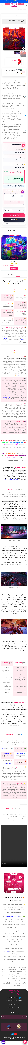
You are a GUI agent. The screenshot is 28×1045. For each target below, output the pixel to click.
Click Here (15, 338)
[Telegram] (12, 1034)
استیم (21, 15)
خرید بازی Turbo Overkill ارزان (15, 973)
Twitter (5, 763)
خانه (25, 15)
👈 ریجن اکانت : (21, 164)
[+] (5, 210)
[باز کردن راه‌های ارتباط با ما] (25, 1042)
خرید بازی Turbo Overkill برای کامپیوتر (14, 977)
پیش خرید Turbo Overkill (15, 970)
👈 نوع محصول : (21, 149)
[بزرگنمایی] (23, 48)
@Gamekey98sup (22, 375)
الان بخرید (13, 219)
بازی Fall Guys (14, 261)
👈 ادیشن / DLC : (20, 157)
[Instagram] (15, 1034)
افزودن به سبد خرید (12, 215)
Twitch (9, 763)
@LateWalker (9, 931)
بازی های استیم (7, 967)
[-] (11, 210)
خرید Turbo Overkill (14, 971)
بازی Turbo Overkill (16, 21)
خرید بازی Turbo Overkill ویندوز (11, 980)
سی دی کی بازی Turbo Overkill (13, 984)
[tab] (18, 275)
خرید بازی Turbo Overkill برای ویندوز (14, 977)
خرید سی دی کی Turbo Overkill (13, 981)
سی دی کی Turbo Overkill (9, 984)
